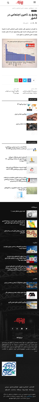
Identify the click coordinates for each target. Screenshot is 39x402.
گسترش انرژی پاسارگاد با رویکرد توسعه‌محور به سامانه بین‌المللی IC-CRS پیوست (16, 159)
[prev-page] (36, 133)
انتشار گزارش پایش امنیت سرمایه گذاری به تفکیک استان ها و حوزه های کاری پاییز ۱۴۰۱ (13, 223)
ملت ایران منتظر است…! (18, 211)
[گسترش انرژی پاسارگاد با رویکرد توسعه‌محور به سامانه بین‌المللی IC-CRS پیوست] (32, 160)
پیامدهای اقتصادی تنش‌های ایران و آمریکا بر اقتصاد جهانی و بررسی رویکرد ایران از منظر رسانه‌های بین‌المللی (16, 268)
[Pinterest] (20, 80)
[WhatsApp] (16, 80)
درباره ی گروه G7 (22, 104)
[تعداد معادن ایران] (32, 126)
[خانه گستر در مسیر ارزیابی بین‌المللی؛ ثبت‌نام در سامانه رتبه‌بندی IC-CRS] (32, 149)
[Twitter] (25, 80)
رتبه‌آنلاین (29, 396)
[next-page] (33, 133)
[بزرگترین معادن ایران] (32, 117)
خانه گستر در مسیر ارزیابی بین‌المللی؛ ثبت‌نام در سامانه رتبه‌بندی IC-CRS (16, 148)
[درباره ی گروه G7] (32, 107)
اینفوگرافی (31, 8)
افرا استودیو (12, 398)
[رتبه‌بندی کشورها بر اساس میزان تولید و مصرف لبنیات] (32, 249)
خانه (36, 8)
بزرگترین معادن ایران (21, 114)
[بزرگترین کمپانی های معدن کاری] (32, 305)
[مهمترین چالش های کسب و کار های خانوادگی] (32, 233)
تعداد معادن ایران (21, 124)
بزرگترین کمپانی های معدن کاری (17, 302)
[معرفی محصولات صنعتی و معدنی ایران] (32, 285)
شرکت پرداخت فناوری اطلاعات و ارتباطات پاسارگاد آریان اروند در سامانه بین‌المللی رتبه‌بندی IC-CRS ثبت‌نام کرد (15, 179)
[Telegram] (22, 329)
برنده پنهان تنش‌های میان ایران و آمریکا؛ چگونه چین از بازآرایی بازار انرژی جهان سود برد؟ (16, 258)
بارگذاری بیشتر (20, 197)
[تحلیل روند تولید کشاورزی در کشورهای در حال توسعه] (32, 190)
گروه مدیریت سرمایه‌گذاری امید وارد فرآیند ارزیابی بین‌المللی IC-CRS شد (16, 168)
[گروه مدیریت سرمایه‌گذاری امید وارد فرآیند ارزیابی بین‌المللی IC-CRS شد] (32, 170)
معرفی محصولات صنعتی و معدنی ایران (15, 283)
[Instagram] (17, 329)
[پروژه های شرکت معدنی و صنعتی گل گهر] (32, 295)
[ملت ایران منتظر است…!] (32, 214)
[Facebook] (29, 80)
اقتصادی (29, 110)
